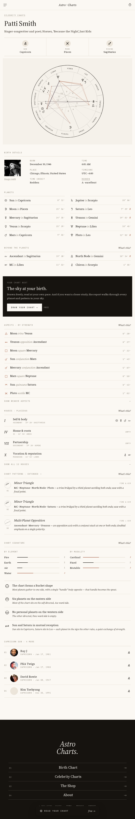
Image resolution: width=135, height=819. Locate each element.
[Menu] (5, 5)
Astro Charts (67, 5)
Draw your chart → (24, 307)
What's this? (124, 247)
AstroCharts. (67, 747)
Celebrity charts (14, 15)
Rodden (86, 179)
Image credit (10, 179)
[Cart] (129, 5)
